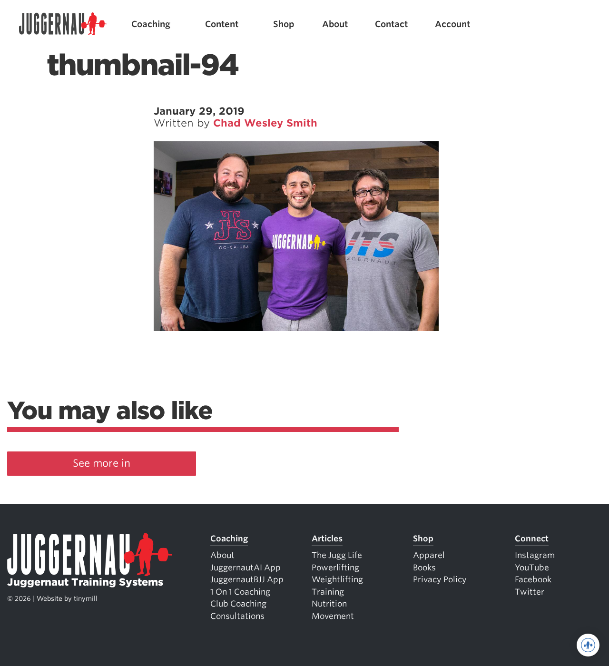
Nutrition (329, 603)
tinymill (86, 598)
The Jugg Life (337, 555)
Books (424, 567)
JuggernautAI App (245, 567)
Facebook (533, 579)
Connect (532, 538)
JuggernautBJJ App (247, 579)
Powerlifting (335, 567)
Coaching (150, 24)
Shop (284, 24)
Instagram (535, 555)
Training (328, 592)
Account (452, 24)
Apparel (429, 555)
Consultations (237, 616)
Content (221, 24)
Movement (333, 616)
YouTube (532, 567)
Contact (391, 24)
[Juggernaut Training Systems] (62, 24)
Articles (327, 538)
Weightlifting (337, 579)
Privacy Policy (440, 579)
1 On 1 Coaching (240, 592)
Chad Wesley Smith (265, 123)
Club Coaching (238, 603)
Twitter (529, 592)
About (335, 24)
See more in (101, 463)
